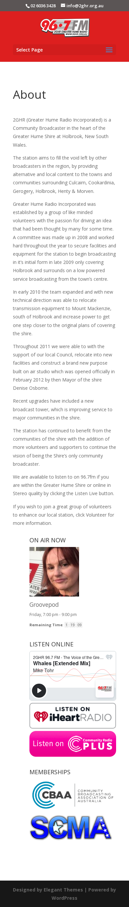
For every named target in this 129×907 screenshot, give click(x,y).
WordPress (64, 898)
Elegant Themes (63, 890)
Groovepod (44, 604)
